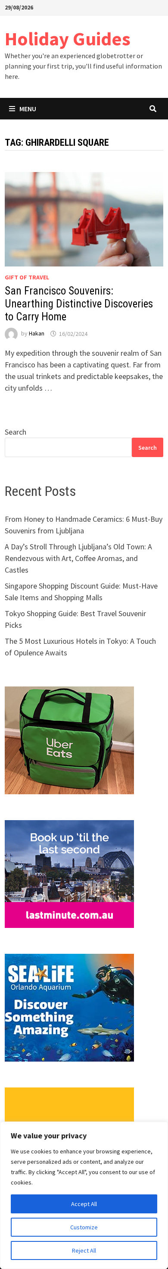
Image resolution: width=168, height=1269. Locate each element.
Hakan (36, 334)
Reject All (84, 1250)
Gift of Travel (27, 277)
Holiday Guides (68, 38)
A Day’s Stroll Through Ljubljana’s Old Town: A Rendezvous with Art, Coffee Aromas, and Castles (78, 558)
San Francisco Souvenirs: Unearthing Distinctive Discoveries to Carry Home (79, 304)
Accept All (84, 1204)
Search (15, 432)
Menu (27, 108)
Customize (84, 1227)
